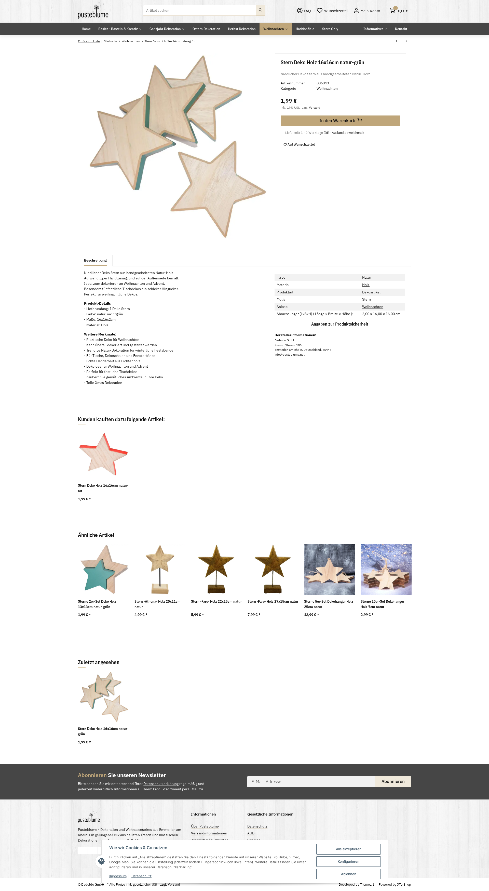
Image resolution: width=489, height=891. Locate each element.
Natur (366, 277)
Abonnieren (393, 781)
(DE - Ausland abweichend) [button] (344, 133)
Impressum (118, 876)
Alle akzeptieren (348, 849)
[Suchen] (260, 10)
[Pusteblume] (93, 10)
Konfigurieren (348, 861)
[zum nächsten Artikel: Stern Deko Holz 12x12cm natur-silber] (406, 41)
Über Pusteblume (205, 826)
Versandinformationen (209, 833)
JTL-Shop (404, 884)
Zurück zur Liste (89, 41)
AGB (250, 833)
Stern (366, 299)
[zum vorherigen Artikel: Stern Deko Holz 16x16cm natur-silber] (396, 41)
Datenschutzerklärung (161, 783)
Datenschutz (141, 876)
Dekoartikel (371, 292)
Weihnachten (327, 88)
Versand (314, 107)
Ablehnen (348, 874)
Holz (366, 284)
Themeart (367, 884)
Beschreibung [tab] (95, 260)
